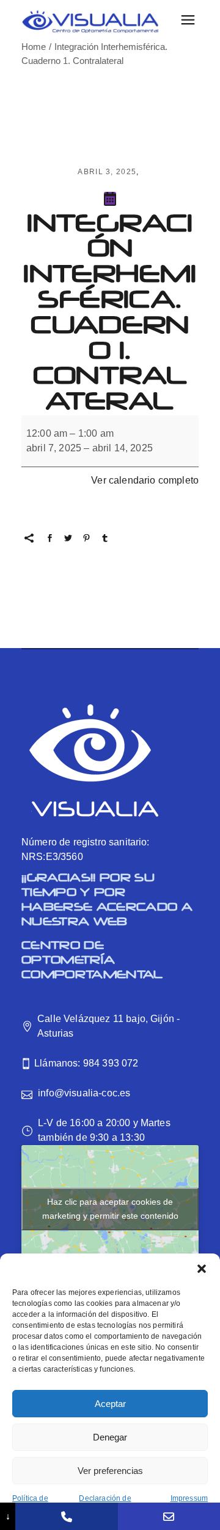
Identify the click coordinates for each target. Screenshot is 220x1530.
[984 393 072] (66, 1516)
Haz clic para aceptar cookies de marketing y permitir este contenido (110, 1209)
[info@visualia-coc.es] (169, 1516)
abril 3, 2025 (107, 171)
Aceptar (110, 1403)
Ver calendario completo (145, 480)
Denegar (110, 1437)
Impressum (189, 1498)
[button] (202, 1269)
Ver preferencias (110, 1470)
